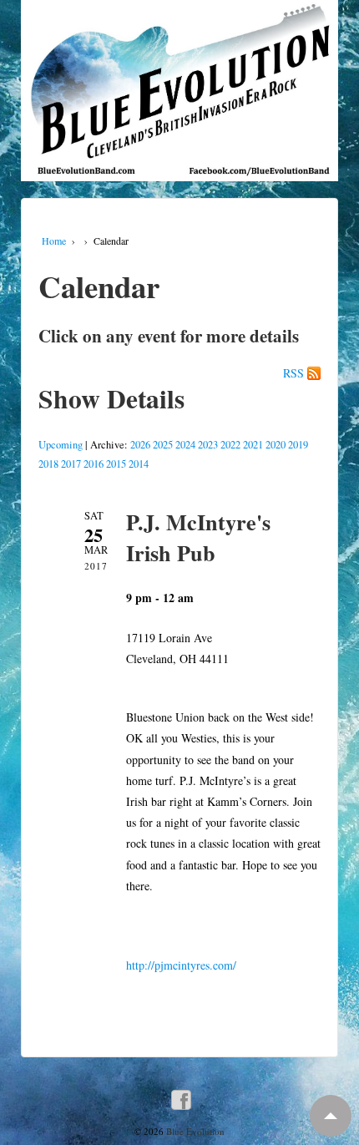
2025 (163, 445)
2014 (139, 464)
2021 (253, 445)
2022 (230, 445)
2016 (93, 464)
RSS (293, 373)
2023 (208, 445)
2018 (48, 464)
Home (54, 240)
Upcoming (60, 445)
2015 (116, 464)
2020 (275, 445)
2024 (185, 445)
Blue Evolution (194, 1131)
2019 (298, 445)
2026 (140, 445)
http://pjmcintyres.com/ (181, 965)
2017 (71, 464)
